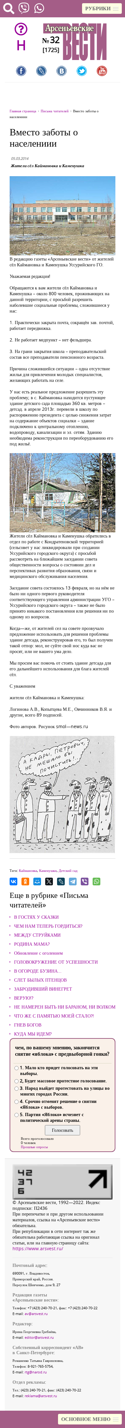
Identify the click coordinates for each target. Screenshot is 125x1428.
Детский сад (68, 870)
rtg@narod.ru (36, 1372)
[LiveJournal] (61, 881)
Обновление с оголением (38, 953)
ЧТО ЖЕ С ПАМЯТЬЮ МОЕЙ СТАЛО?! (54, 1016)
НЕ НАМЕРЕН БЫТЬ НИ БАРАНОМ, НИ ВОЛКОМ (64, 1007)
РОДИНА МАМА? (32, 944)
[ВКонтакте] (13, 881)
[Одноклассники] (25, 881)
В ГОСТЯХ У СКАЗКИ (36, 917)
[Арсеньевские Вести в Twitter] (82, 71)
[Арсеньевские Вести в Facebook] (21, 71)
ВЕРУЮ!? (23, 998)
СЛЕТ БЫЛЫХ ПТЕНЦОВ (40, 980)
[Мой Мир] (37, 881)
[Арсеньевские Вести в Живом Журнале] (41, 71)
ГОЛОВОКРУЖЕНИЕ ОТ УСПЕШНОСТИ (56, 962)
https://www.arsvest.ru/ (38, 1248)
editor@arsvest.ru (39, 1337)
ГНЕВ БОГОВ (27, 1025)
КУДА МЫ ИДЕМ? (33, 1034)
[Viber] (84, 881)
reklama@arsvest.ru (41, 1395)
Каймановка (28, 870)
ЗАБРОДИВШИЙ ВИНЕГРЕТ (43, 989)
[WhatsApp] (96, 881)
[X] (49, 881)
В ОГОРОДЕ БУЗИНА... (38, 971)
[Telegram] (73, 881)
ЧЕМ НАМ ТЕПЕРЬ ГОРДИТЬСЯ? (48, 926)
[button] (102, 8)
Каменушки (48, 870)
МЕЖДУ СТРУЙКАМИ (37, 935)
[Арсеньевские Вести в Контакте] (61, 71)
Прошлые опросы (34, 1146)
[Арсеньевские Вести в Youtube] (102, 71)
